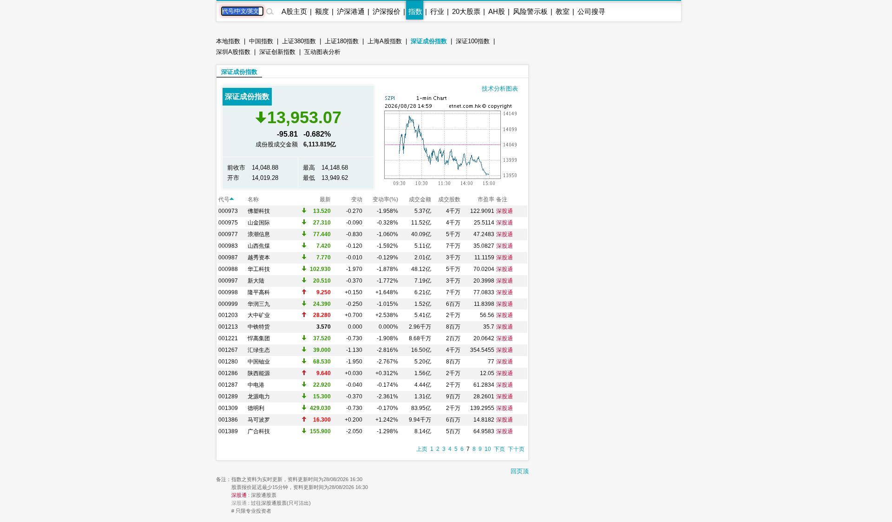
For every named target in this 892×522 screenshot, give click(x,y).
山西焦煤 (259, 246)
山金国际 (259, 222)
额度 (322, 11)
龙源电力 (259, 396)
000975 (228, 222)
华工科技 (259, 269)
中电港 (256, 385)
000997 (228, 281)
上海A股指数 (384, 41)
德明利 (256, 408)
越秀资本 (259, 257)
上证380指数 (299, 41)
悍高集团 (259, 338)
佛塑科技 (259, 211)
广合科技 (259, 431)
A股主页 (294, 11)
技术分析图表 (500, 88)
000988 (228, 269)
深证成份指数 (429, 41)
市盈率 (486, 199)
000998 (228, 292)
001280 (228, 361)
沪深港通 (351, 11)
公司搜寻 (591, 11)
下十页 (516, 449)
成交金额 (420, 199)
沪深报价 (386, 11)
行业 (437, 11)
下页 (499, 449)
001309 (228, 408)
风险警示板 (530, 11)
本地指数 (228, 41)
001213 (228, 327)
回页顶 (520, 471)
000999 (228, 304)
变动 (356, 199)
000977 (228, 234)
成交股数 (449, 199)
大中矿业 (259, 315)
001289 (228, 396)
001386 (228, 419)
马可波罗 (259, 419)
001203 (228, 315)
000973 (228, 211)
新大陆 (256, 281)
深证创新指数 (277, 51)
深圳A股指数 (233, 51)
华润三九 (259, 304)
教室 (563, 11)
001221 (228, 338)
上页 (421, 449)
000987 (228, 257)
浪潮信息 (259, 234)
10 (488, 449)
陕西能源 (259, 373)
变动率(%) (385, 199)
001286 (228, 373)
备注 (501, 199)
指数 (415, 11)
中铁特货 (259, 327)
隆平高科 (259, 292)
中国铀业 (259, 361)
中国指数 (261, 41)
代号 (224, 199)
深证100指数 (473, 41)
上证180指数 (342, 41)
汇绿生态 (259, 350)
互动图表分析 (322, 51)
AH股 (496, 11)
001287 (228, 385)
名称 (253, 199)
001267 (228, 350)
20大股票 (466, 11)
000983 (228, 246)
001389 (228, 431)
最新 (325, 199)
